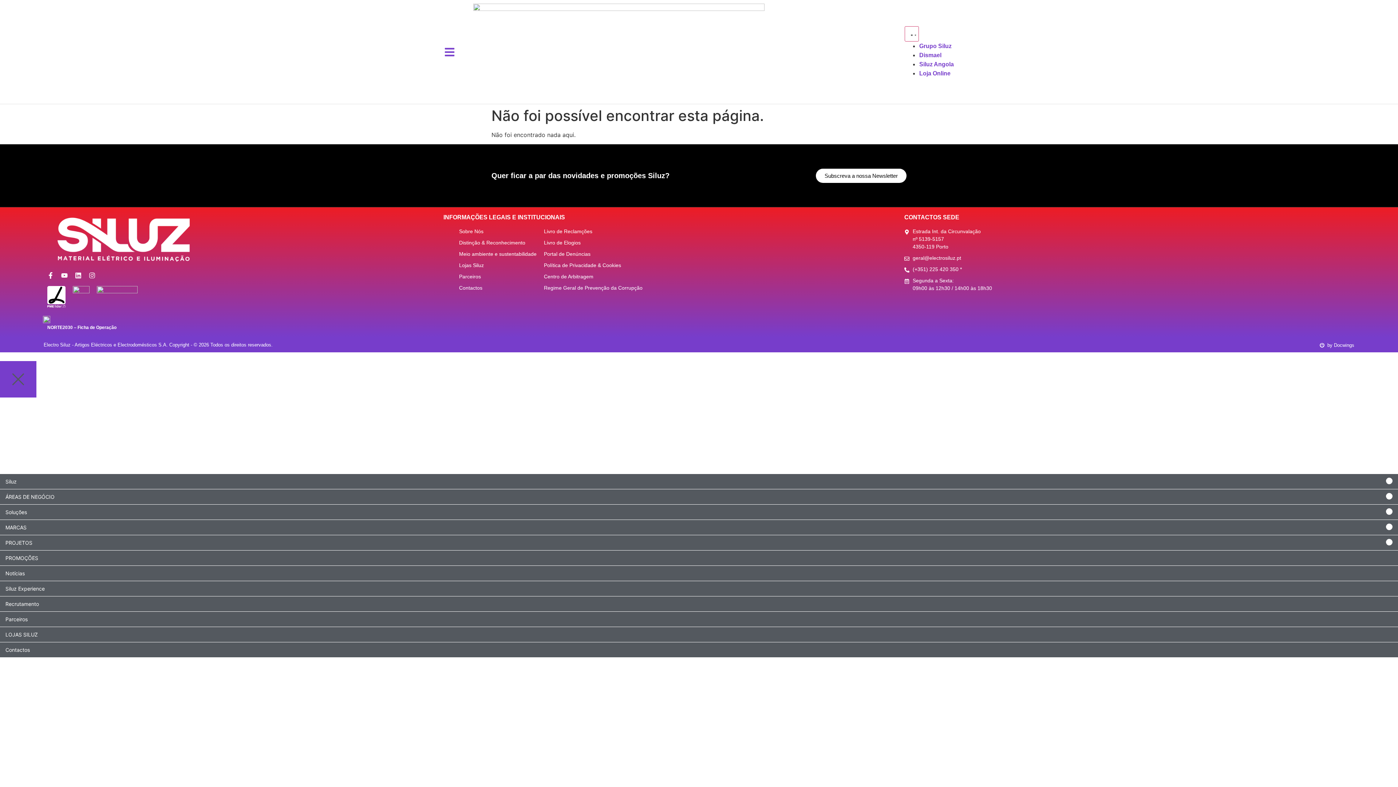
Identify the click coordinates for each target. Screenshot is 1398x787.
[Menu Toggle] (912, 34)
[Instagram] (92, 275)
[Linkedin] (78, 275)
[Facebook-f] (50, 275)
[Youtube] (64, 275)
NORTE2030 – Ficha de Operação (81, 327)
